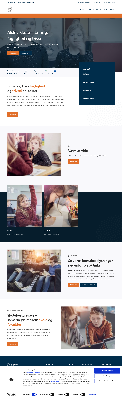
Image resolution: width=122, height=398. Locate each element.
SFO (105, 9)
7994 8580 (11, 2)
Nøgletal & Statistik (95, 9)
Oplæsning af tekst (109, 2)
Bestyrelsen (97, 2)
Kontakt (112, 9)
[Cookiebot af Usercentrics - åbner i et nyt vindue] (11, 394)
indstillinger (55, 381)
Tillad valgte (107, 375)
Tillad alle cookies (107, 370)
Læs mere (12, 114)
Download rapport (88, 285)
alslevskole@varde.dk (26, 2)
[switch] (51, 394)
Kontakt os (13, 53)
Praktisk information (84, 2)
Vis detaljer (92, 394)
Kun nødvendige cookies (107, 381)
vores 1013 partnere (33, 372)
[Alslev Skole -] (10, 9)
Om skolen (82, 9)
